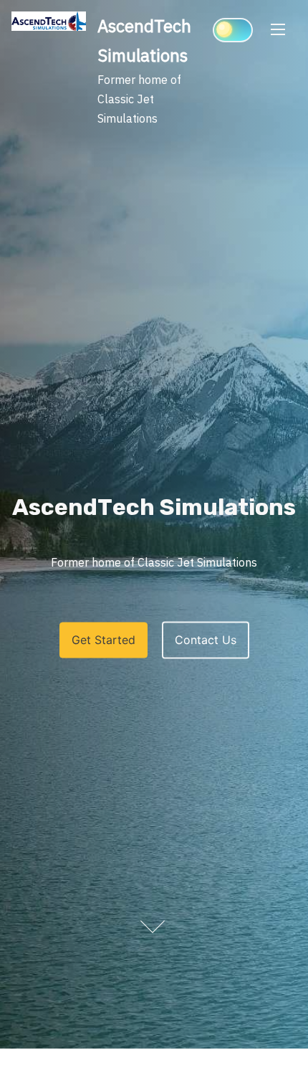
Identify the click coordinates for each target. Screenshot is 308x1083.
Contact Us (205, 640)
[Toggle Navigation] (278, 28)
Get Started (103, 640)
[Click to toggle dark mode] (232, 30)
